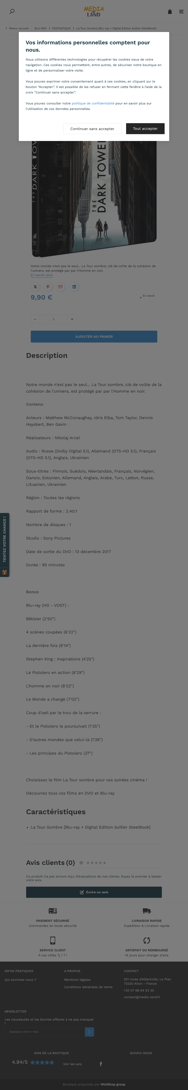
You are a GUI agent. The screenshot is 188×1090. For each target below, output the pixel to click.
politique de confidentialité (93, 103)
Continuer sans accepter (92, 129)
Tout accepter (145, 128)
